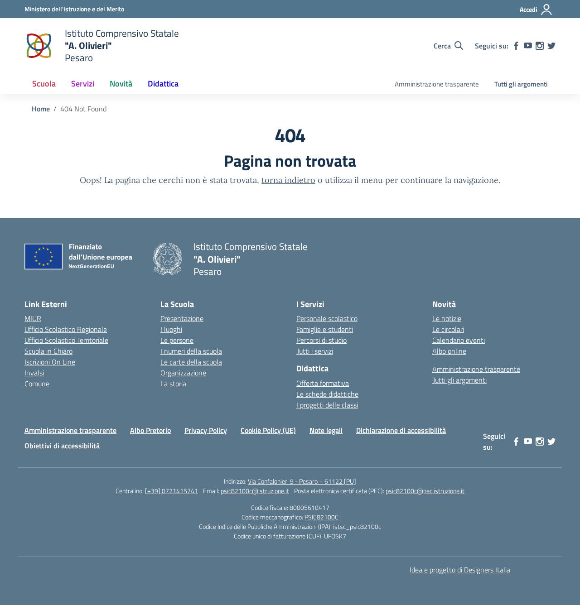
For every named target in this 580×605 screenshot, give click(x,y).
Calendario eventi (458, 340)
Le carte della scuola (191, 361)
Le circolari (448, 329)
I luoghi (171, 329)
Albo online (449, 351)
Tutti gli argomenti (521, 84)
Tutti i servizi (314, 351)
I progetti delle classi (327, 404)
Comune (36, 383)
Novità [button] (121, 83)
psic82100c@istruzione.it (255, 490)
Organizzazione (183, 372)
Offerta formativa (322, 383)
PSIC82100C (321, 517)
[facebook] (516, 46)
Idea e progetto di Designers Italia (460, 569)
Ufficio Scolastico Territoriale (66, 340)
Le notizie (446, 318)
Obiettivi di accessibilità (62, 445)
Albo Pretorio (150, 430)
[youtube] (528, 46)
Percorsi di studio (321, 340)
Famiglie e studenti (324, 329)
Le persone (176, 340)
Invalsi (34, 372)
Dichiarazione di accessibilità (401, 430)
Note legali (326, 430)
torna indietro (288, 180)
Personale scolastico (327, 318)
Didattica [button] (163, 83)
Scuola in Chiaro (48, 351)
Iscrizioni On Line (49, 361)
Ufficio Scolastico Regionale (65, 329)
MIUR (32, 318)
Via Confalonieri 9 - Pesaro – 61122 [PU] (302, 481)
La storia (173, 383)
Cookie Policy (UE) (268, 430)
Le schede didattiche (327, 394)
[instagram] (540, 46)
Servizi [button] (82, 83)
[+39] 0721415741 (171, 490)
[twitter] (551, 46)
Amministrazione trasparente (437, 84)
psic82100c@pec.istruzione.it (425, 490)
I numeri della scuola (191, 351)
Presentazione (181, 318)
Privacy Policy (205, 430)
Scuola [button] (44, 83)
